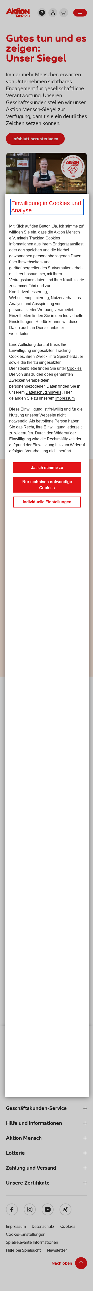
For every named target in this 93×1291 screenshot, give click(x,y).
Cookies (74, 368)
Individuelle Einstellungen (47, 502)
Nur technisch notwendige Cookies (47, 485)
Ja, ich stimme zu (47, 467)
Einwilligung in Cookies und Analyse (46, 207)
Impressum (65, 398)
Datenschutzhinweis (43, 392)
